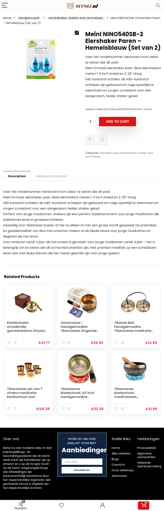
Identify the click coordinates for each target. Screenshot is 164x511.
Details (146, 109)
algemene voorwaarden (146, 455)
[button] (77, 33)
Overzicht (118, 465)
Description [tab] (17, 176)
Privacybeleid (146, 448)
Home (7, 18)
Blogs (115, 459)
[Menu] (5, 5)
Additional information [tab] (51, 176)
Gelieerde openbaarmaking (149, 464)
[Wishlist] (61, 505)
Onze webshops (123, 470)
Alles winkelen (121, 453)
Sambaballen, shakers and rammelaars (75, 18)
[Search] (158, 5)
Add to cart (117, 121)
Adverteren (119, 476)
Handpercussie (29, 18)
